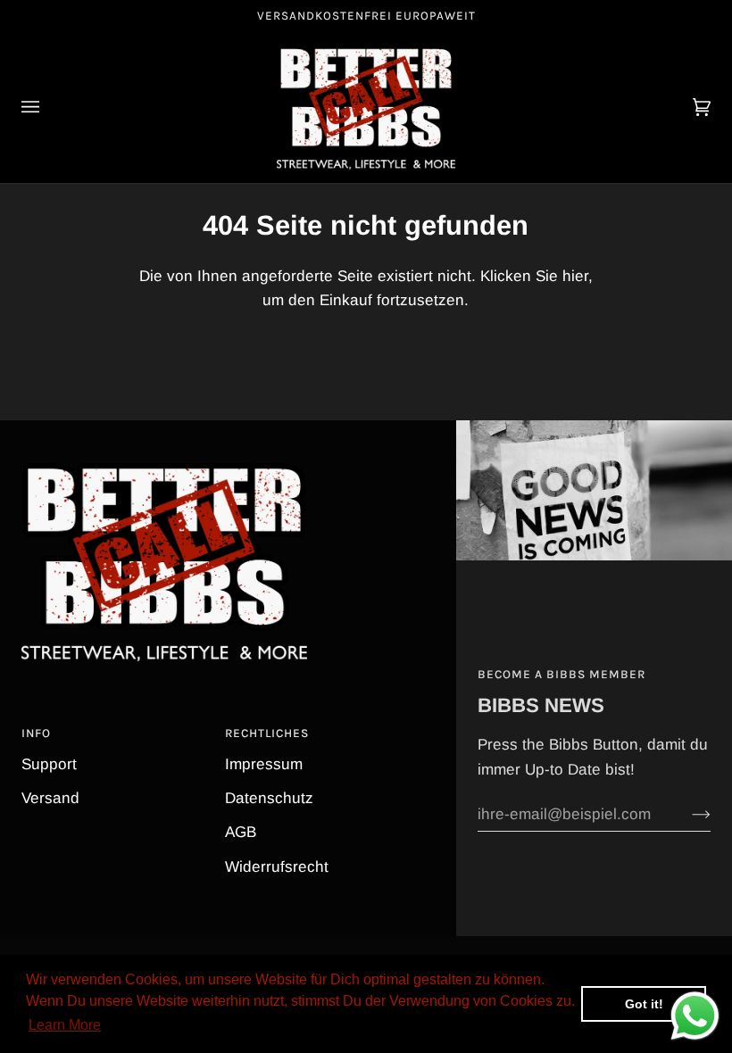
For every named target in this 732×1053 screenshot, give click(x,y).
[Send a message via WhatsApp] (695, 1016)
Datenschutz (269, 798)
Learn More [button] (65, 1024)
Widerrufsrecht (277, 866)
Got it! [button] (644, 1004)
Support (49, 764)
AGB (240, 832)
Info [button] (36, 733)
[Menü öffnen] (48, 107)
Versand (50, 798)
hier (575, 276)
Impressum (264, 764)
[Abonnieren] (687, 814)
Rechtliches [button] (267, 733)
